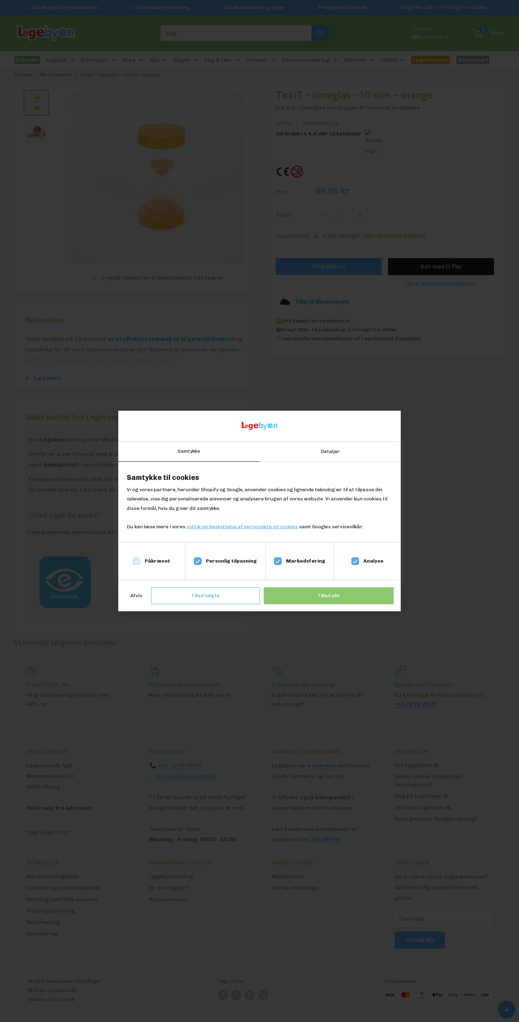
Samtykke (189, 451)
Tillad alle (329, 596)
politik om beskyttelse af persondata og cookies (242, 527)
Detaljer (330, 451)
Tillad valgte (205, 596)
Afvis (136, 596)
